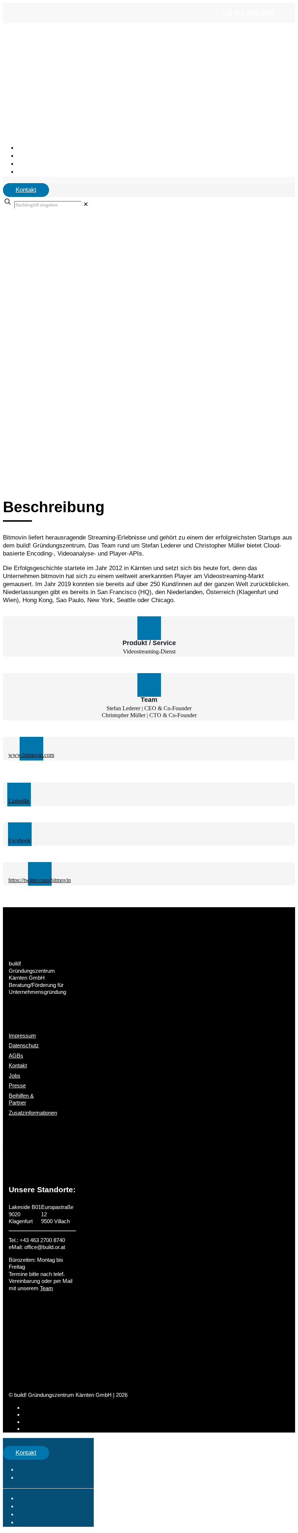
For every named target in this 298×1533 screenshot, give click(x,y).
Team (46, 1288)
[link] (85, 204)
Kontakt (26, 189)
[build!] (149, 28)
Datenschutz (24, 1045)
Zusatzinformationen (33, 1113)
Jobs (14, 1075)
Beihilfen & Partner (21, 1099)
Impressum (22, 1035)
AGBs (16, 1055)
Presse (17, 1085)
